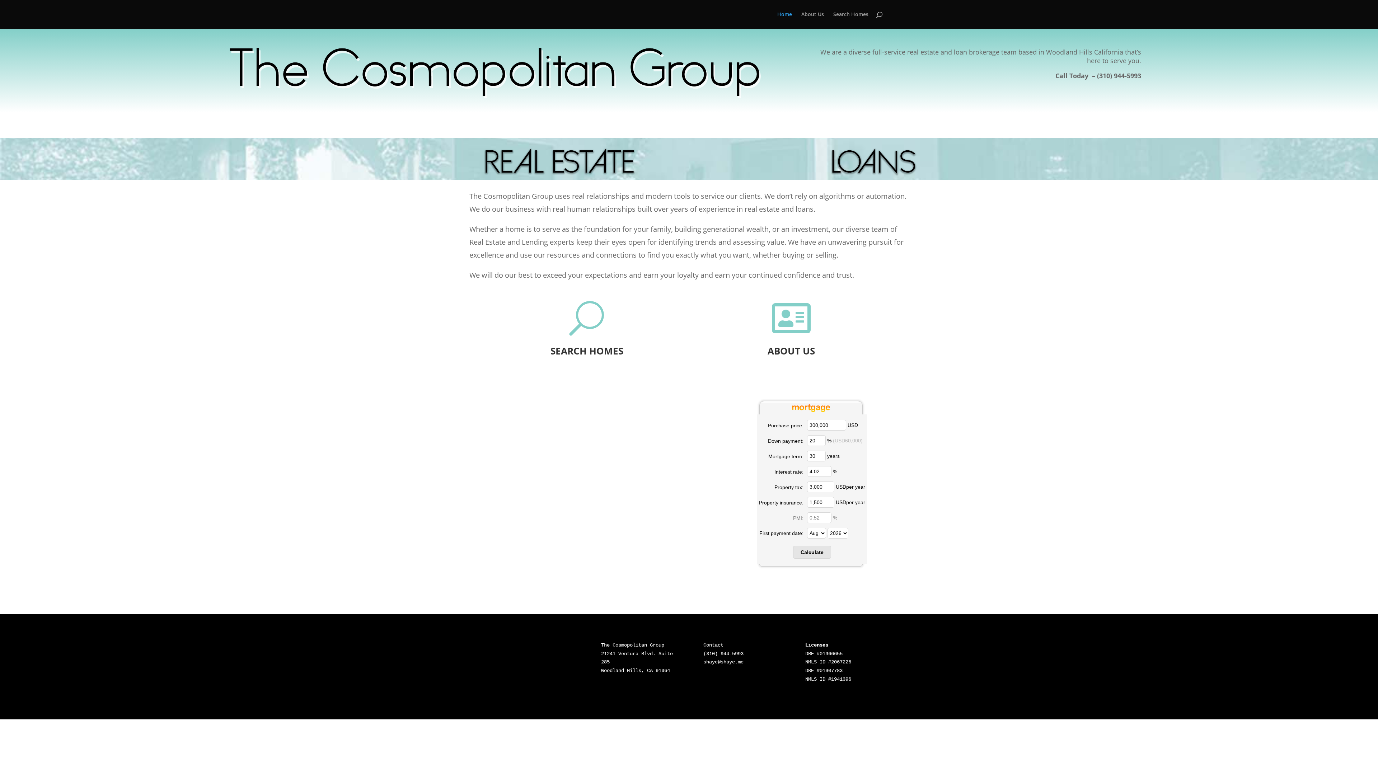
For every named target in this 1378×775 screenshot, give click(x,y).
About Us (812, 15)
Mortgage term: (785, 456)
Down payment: (785, 441)
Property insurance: (781, 503)
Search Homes (850, 15)
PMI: (798, 518)
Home (784, 15)
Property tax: (788, 487)
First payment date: (781, 533)
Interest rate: (788, 472)
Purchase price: (785, 425)
